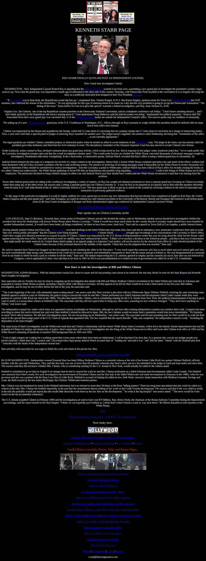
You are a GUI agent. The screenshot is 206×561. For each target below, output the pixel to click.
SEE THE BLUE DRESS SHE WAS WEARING (103, 207)
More (103, 411)
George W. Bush (181, 100)
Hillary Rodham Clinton (143, 170)
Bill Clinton (16, 100)
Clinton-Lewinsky (85, 117)
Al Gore (137, 94)
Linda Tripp (120, 232)
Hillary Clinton (58, 229)
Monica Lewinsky (93, 89)
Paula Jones (142, 142)
